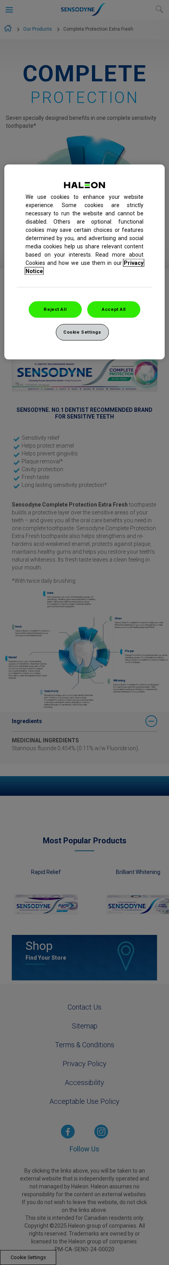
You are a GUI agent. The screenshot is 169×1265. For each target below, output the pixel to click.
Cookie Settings (82, 331)
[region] (84, 261)
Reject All (55, 309)
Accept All (114, 309)
